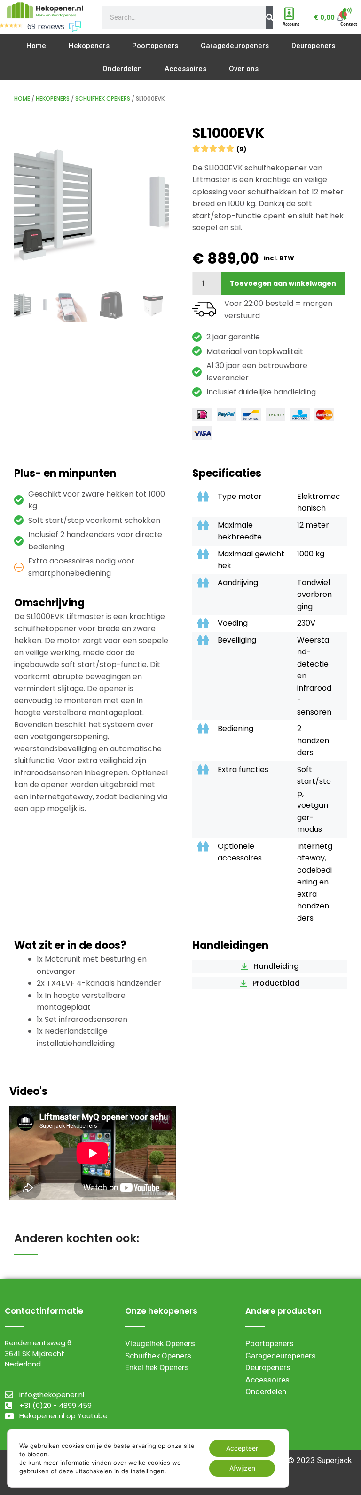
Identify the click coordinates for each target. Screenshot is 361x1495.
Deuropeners (267, 1367)
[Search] (269, 17)
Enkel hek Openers (157, 1367)
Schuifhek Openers (102, 99)
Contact (348, 24)
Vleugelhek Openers (160, 1343)
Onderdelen (265, 1391)
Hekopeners (53, 99)
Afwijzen (242, 1468)
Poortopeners (269, 1343)
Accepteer (242, 1448)
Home (22, 99)
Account (291, 24)
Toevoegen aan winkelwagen (283, 283)
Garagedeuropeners (280, 1355)
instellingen (148, 1471)
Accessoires (267, 1379)
